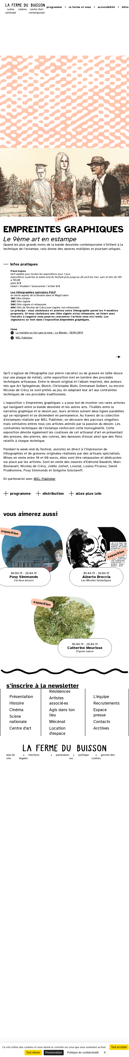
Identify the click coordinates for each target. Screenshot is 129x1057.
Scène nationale (18, 719)
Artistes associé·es (58, 700)
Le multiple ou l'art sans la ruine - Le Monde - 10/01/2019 (49, 332)
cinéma (22, 9)
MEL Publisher (44, 479)
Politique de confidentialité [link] (83, 1052)
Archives (101, 728)
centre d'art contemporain (37, 11)
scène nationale (10, 11)
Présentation (21, 696)
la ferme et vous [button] (80, 7)
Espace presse (100, 712)
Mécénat (57, 721)
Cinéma (16, 709)
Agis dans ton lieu (62, 712)
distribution (53, 493)
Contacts (101, 721)
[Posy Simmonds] (32, 585)
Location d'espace (57, 731)
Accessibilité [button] (106, 7)
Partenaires (62, 755)
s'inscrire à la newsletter (42, 685)
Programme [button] (54, 7)
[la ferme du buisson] (25, 5)
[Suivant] (119, 359)
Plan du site (10, 756)
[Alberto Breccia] (96, 585)
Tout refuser (33, 1052)
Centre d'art (20, 728)
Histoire (16, 703)
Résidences (59, 691)
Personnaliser (53, 1052)
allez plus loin (88, 493)
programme (20, 493)
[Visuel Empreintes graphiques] (25, 357)
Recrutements (106, 703)
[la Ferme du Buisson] (64, 747)
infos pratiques (24, 264)
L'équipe (101, 696)
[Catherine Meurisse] (64, 656)
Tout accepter (119, 1047)
